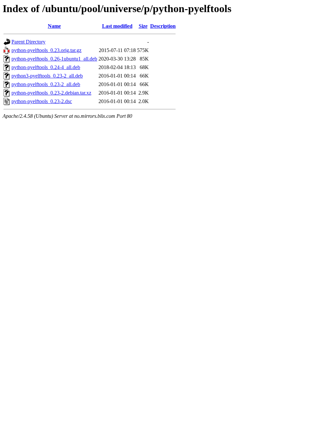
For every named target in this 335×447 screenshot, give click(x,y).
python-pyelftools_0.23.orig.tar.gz (46, 50)
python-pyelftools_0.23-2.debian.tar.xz (51, 93)
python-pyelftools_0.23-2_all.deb (45, 84)
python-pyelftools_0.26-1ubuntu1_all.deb (54, 59)
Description (163, 26)
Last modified (117, 26)
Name (54, 26)
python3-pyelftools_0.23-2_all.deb (47, 76)
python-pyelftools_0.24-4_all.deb (45, 67)
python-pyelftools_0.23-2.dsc (41, 101)
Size (143, 26)
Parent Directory (28, 42)
